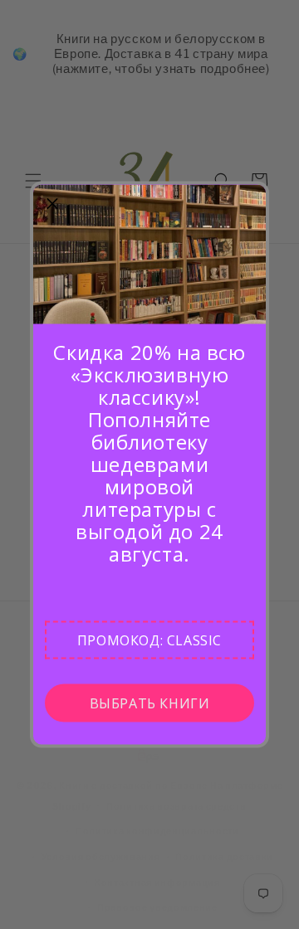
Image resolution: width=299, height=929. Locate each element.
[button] (149, 640)
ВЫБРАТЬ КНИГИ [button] (150, 702)
